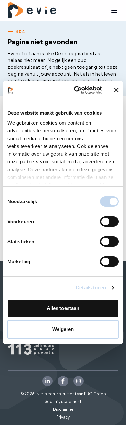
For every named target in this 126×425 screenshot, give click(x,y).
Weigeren (63, 329)
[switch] (109, 221)
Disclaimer (63, 409)
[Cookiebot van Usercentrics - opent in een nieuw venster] (76, 90)
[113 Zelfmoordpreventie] (63, 349)
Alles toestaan (63, 308)
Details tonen (91, 287)
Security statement (63, 401)
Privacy (63, 417)
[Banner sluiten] (116, 90)
